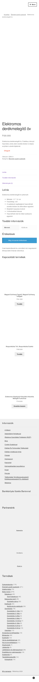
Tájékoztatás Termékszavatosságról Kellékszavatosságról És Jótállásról (17, 478)
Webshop (8, 483)
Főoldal (7, 455)
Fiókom (6, 679)
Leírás (4, 172)
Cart (30, 677)
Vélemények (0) (7, 183)
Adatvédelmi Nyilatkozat (13, 434)
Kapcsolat (8, 462)
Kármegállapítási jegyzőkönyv (15, 466)
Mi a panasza (6, 671)
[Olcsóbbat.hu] (19, 544)
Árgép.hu (19, 566)
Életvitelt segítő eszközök (18, 15)
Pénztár (7, 473)
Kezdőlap (6, 15)
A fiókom (8, 430)
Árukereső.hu (19, 530)
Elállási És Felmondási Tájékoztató (16, 448)
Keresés (19, 679)
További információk (9, 178)
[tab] (19, 172)
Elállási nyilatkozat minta (13, 452)
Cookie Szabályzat (11, 444)
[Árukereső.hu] (19, 522)
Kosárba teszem (19, 406)
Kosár (7, 470)
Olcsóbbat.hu (19, 553)
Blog (6, 441)
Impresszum (9, 459)
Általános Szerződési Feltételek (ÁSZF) (18, 437)
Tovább (19, 304)
